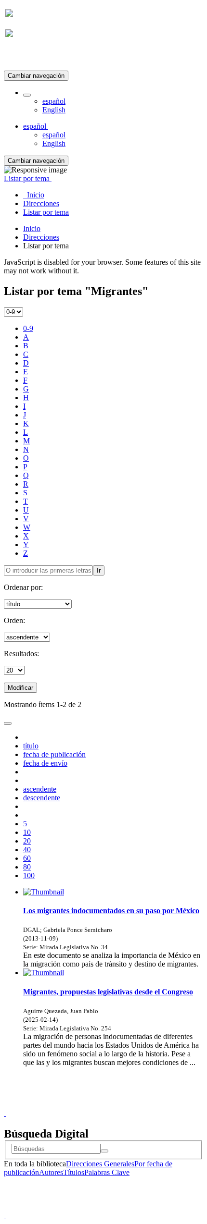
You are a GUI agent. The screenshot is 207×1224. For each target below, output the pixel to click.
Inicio (31, 228)
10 (27, 832)
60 (27, 858)
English (53, 110)
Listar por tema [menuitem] (46, 212)
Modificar (20, 687)
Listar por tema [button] (28, 178)
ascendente (39, 789)
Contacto (82, 1105)
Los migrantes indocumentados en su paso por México (111, 910)
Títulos (73, 1172)
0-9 (28, 328)
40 (27, 849)
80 (27, 867)
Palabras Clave (106, 1172)
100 (29, 875)
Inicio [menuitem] (33, 195)
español (53, 101)
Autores (51, 1172)
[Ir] (104, 1151)
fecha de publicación (54, 754)
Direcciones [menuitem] (41, 203)
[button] (27, 95)
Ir (99, 570)
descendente (41, 798)
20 (27, 841)
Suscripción (23, 57)
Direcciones (41, 237)
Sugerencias (120, 1105)
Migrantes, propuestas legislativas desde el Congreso (108, 992)
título (31, 746)
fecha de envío (45, 763)
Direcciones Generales (100, 1164)
